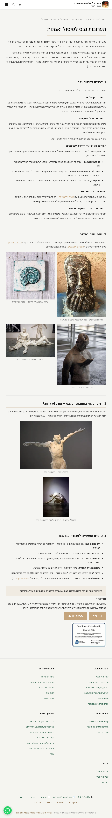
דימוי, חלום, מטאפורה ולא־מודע (40, 743)
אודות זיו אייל (102, 771)
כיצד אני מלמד (47, 676)
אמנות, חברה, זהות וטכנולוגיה (41, 748)
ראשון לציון (73, 802)
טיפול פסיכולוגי (100, 668)
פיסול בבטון (69, 591)
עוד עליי (97, 616)
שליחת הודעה (75, 616)
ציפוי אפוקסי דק (21, 578)
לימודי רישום (48, 698)
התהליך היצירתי (46, 713)
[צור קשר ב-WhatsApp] (8, 810)
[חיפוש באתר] (13, 4)
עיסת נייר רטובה (66, 197)
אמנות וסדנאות (77, 19)
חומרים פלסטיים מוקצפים (49, 591)
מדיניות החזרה (21, 812)
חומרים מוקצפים (76, 247)
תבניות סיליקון (15, 242)
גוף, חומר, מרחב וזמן (45, 737)
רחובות (48, 802)
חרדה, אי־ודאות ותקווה (98, 682)
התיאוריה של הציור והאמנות (42, 682)
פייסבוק (22, 797)
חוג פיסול (64, 19)
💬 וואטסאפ (44, 797)
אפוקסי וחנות (102, 713)
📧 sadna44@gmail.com (64, 797)
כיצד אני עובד (102, 776)
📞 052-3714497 (85, 797)
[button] (6, 4)
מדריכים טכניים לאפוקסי (97, 726)
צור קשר (104, 782)
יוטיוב (33, 797)
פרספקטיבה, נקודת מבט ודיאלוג (40, 726)
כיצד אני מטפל (102, 676)
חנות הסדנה (103, 732)
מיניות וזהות (103, 698)
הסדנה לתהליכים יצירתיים (96, 19)
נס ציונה (60, 802)
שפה (52, 754)
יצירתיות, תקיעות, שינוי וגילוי (41, 732)
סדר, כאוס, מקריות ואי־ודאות (41, 721)
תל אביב (37, 802)
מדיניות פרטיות (34, 812)
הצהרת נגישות (46, 812)
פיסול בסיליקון (27, 591)
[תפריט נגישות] (20, 4)
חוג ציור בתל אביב (46, 687)
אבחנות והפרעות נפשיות (98, 703)
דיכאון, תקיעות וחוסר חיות (97, 687)
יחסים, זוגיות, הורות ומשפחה (96, 693)
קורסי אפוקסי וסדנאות (98, 721)
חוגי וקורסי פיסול (84, 591)
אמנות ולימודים (46, 668)
